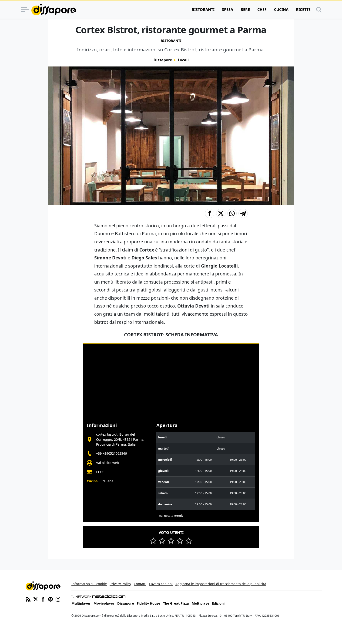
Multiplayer (81, 603)
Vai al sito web (107, 462)
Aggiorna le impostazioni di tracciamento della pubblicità (220, 584)
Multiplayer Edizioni (208, 603)
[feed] (28, 598)
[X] (35, 598)
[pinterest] (50, 598)
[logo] (53, 9)
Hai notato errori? (171, 516)
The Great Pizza (176, 603)
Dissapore (163, 60)
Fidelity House (148, 603)
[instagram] (58, 598)
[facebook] (43, 598)
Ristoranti (203, 9)
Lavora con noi (161, 584)
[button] (209, 213)
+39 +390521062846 (111, 453)
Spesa (227, 9)
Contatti (140, 584)
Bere (245, 9)
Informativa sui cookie (89, 584)
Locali (183, 60)
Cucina (281, 9)
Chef (262, 9)
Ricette (303, 9)
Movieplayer (104, 603)
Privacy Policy (120, 584)
